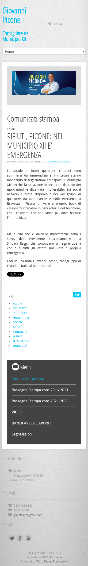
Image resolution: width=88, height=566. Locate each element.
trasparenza (21, 341)
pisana (17, 336)
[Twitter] (11, 538)
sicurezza (19, 308)
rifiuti (17, 327)
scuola (17, 303)
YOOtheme (55, 557)
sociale (18, 322)
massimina (21, 318)
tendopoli (20, 346)
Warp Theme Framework (51, 561)
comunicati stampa (59, 161)
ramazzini (20, 332)
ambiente (20, 313)
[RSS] (28, 538)
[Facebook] (19, 538)
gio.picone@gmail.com (28, 515)
